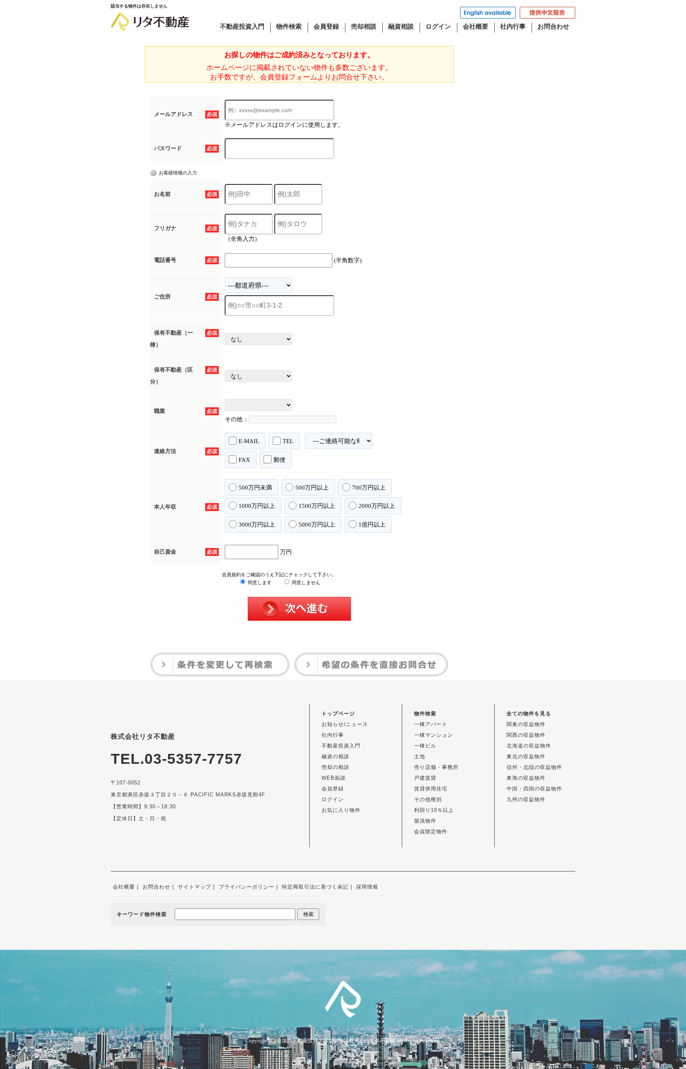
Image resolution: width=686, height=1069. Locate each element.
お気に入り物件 (341, 810)
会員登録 (326, 26)
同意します (259, 582)
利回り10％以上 (434, 810)
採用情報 (367, 887)
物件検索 (289, 26)
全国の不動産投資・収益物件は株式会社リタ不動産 (336, 1041)
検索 (308, 914)
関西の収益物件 (526, 735)
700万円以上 (368, 487)
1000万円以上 (257, 506)
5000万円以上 (317, 524)
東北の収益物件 (526, 756)
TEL (288, 441)
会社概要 (475, 26)
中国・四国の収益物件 (534, 789)
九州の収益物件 (526, 799)
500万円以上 (312, 487)
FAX (244, 460)
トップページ (338, 714)
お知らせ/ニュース (345, 724)
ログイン (438, 26)
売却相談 (363, 26)
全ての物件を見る (529, 714)
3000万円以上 (257, 524)
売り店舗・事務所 (436, 767)
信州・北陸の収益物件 (534, 767)
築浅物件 (425, 821)
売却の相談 (335, 767)
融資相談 (401, 26)
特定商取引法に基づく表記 (315, 887)
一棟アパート (430, 724)
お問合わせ (553, 26)
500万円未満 (255, 487)
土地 (419, 756)
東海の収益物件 (526, 778)
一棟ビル (425, 746)
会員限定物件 (430, 832)
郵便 (279, 460)
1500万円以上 (317, 506)
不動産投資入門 (242, 26)
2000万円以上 (376, 506)
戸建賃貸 (425, 778)
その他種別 (428, 799)
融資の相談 (335, 756)
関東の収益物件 (526, 724)
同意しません (305, 582)
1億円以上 (371, 524)
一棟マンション (433, 735)
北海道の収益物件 (529, 746)
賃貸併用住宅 (430, 789)
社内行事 (513, 26)
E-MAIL (249, 441)
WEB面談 (334, 778)
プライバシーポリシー (246, 887)
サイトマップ (194, 887)
